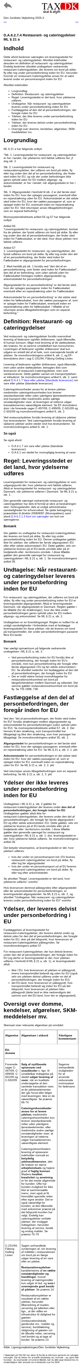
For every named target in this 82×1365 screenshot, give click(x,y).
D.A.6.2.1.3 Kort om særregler (30, 516)
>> (76, 22)
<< (5, 22)
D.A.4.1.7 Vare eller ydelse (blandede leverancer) (42, 380)
